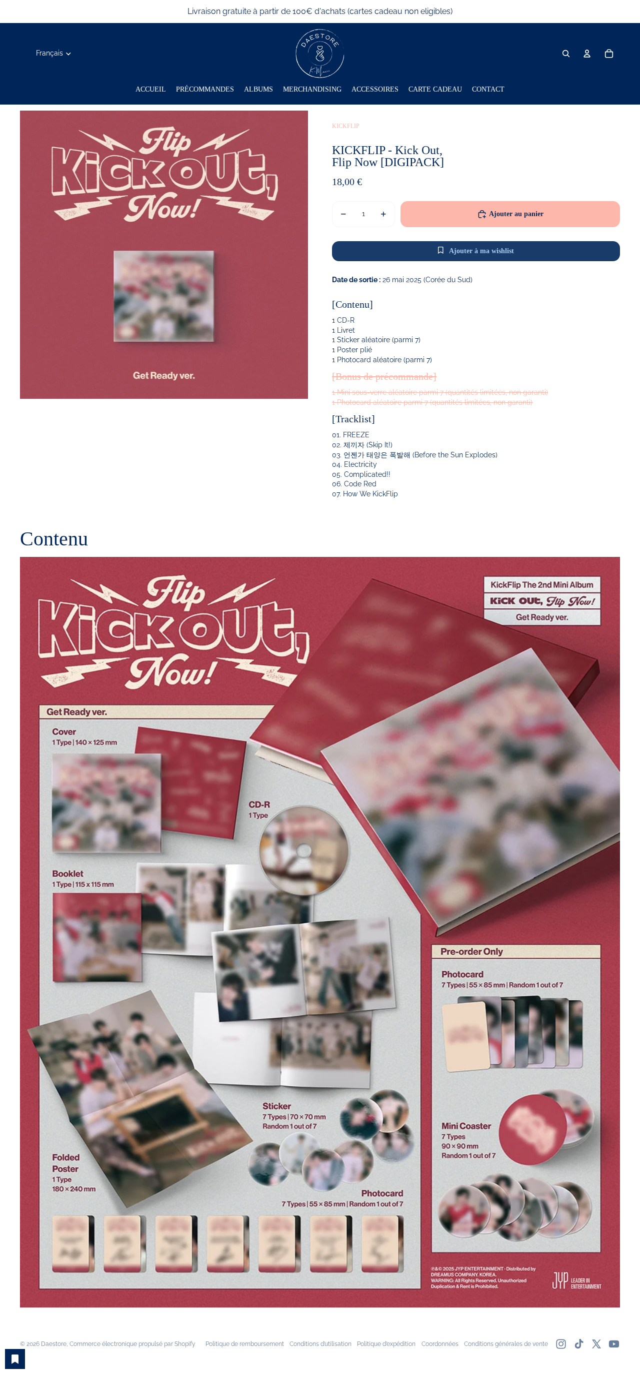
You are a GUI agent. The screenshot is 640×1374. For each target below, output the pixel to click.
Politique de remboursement (245, 1343)
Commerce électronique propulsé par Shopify (133, 1343)
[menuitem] (151, 90)
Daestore (53, 1343)
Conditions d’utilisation (321, 1343)
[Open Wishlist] (15, 1359)
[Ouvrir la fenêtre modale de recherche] (566, 54)
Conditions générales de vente (506, 1343)
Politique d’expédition (386, 1343)
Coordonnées (440, 1343)
